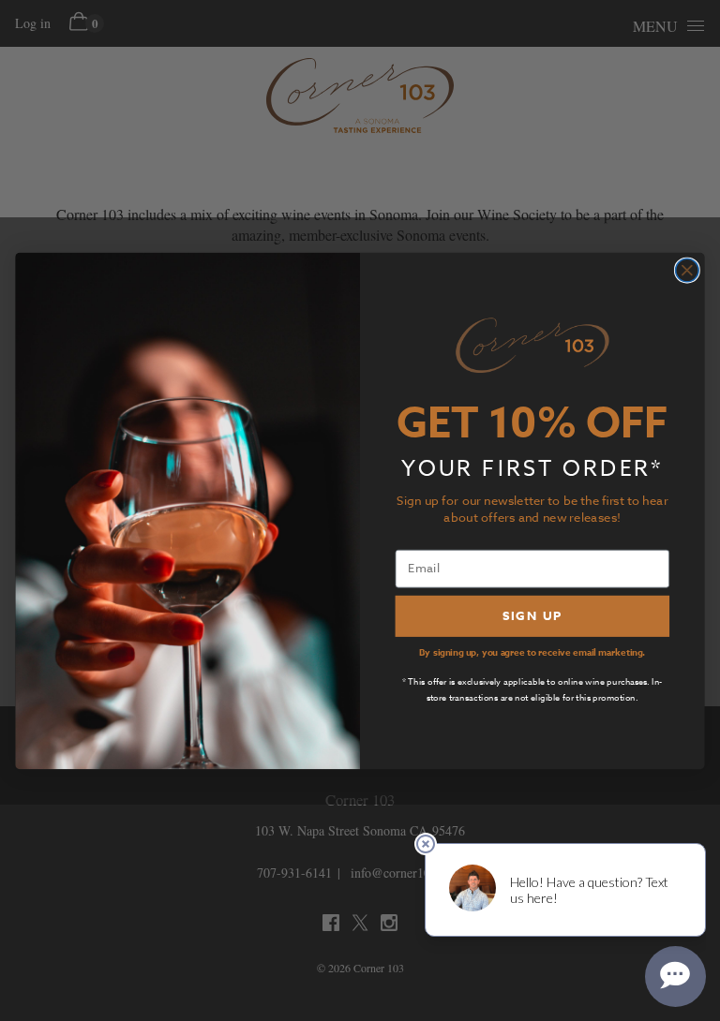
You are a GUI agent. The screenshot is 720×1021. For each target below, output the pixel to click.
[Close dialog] (687, 270)
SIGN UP (532, 615)
